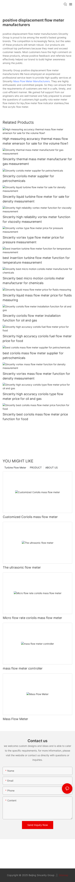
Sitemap (63, 875)
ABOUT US (51, 467)
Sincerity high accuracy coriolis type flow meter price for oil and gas (33, 396)
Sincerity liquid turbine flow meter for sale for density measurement (36, 199)
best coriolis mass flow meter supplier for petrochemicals (33, 355)
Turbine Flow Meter (15, 467)
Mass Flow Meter (15, 719)
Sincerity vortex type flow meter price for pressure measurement (33, 240)
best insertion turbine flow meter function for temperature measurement (36, 260)
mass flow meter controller (23, 668)
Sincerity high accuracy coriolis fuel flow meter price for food (37, 338)
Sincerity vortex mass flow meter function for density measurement (36, 376)
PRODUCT (36, 467)
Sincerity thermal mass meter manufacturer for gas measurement (37, 161)
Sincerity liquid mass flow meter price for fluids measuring (37, 297)
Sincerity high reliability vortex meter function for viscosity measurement (36, 219)
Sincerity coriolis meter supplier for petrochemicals (28, 178)
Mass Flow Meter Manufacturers (31, 81)
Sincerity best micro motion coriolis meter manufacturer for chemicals (33, 280)
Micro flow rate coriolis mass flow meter (32, 618)
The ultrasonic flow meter (22, 567)
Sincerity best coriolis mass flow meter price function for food (35, 417)
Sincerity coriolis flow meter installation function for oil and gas (32, 318)
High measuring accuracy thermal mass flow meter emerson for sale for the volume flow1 (35, 141)
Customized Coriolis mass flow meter (30, 517)
